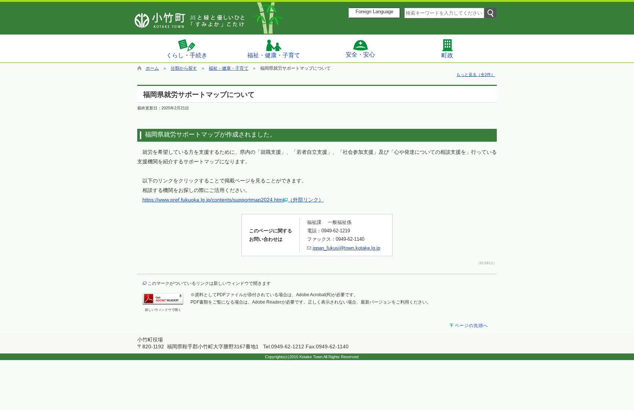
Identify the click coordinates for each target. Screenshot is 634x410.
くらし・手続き (186, 55)
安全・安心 (360, 54)
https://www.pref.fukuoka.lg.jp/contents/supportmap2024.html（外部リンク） (233, 200)
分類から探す (184, 68)
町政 (447, 55)
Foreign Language (374, 11)
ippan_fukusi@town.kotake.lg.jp (346, 248)
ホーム (152, 68)
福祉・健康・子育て (273, 55)
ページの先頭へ (471, 325)
